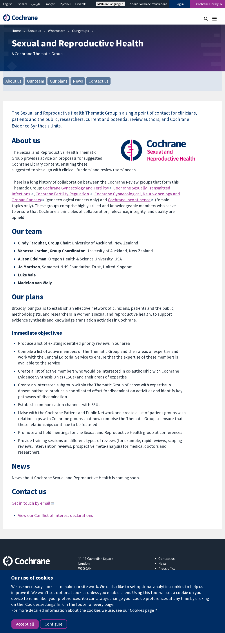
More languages (112, 4)
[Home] (22, 17)
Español (22, 4)
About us (34, 30)
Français (50, 4)
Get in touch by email (31, 503)
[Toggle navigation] (214, 18)
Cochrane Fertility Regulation (62, 193)
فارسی (35, 4)
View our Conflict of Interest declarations (55, 515)
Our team (35, 81)
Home (16, 30)
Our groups (80, 30)
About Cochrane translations (148, 4)
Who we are (56, 30)
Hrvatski (80, 4)
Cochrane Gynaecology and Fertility (75, 188)
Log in (180, 4)
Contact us (98, 81)
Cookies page (142, 610)
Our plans (58, 81)
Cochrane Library (207, 4)
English (7, 4)
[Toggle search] (206, 18)
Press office (167, 568)
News (78, 81)
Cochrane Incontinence (129, 199)
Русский (65, 4)
